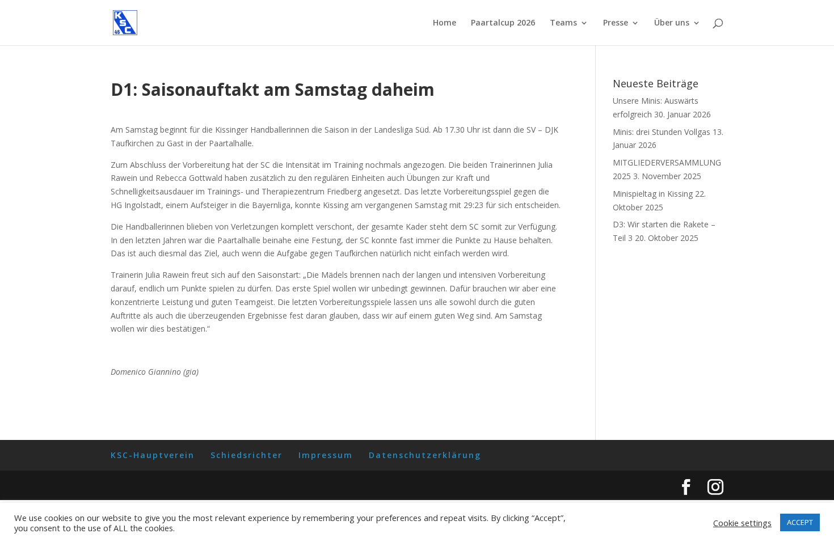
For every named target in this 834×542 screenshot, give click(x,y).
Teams (563, 23)
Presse (615, 23)
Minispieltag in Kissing (653, 193)
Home (444, 23)
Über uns (671, 23)
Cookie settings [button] (742, 523)
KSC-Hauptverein (153, 455)
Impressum (325, 455)
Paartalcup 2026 (503, 23)
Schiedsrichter (246, 455)
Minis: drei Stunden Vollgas (661, 131)
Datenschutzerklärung (425, 455)
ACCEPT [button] (800, 522)
